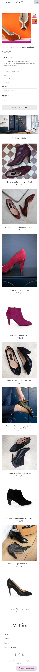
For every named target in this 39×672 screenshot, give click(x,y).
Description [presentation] (8, 57)
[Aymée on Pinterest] (19, 655)
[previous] (4, 29)
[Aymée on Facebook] (15, 655)
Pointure (5, 96)
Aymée (10, 661)
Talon (4, 86)
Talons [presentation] (6, 75)
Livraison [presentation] (7, 82)
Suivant (24, 10)
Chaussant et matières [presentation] (12, 71)
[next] (29, 29)
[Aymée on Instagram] (23, 655)
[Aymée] (19, 2)
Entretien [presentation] (7, 78)
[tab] (19, 57)
